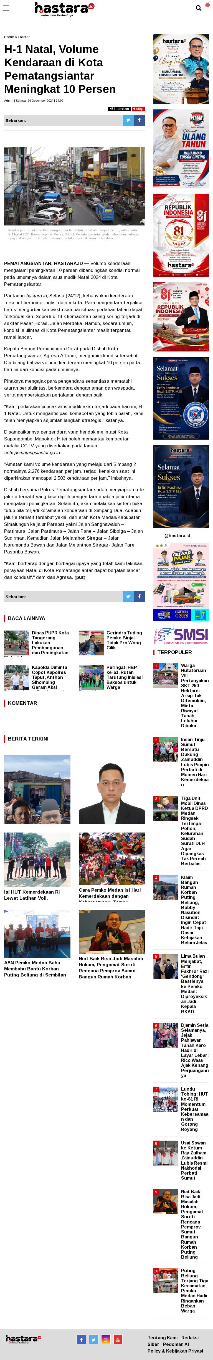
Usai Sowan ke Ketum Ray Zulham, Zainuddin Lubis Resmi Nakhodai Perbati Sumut (194, 1160)
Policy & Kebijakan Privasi (175, 1351)
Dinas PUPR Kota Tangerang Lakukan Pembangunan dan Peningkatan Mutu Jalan (36, 645)
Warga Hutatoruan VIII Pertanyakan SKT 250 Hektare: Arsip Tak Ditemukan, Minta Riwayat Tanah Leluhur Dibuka (195, 695)
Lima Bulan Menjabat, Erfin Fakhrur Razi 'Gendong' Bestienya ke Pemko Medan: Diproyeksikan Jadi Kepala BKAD (195, 984)
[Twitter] (128, 120)
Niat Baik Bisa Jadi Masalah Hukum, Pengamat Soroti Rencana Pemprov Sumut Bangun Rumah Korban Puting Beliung (111, 971)
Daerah (24, 37)
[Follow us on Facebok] (81, 1339)
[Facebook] (139, 120)
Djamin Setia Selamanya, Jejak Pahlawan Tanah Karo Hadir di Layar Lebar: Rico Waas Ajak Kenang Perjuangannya (195, 1050)
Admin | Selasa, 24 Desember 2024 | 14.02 (33, 100)
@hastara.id (177, 535)
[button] (207, 3)
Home (9, 37)
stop (139, 109)
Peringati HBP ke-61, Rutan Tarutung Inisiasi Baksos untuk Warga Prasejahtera (111, 680)
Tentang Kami (163, 1337)
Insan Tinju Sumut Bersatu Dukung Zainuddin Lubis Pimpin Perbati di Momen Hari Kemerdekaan (195, 762)
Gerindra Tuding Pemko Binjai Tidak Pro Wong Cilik (124, 640)
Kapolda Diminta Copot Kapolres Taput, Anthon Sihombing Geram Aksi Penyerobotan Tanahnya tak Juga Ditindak (35, 682)
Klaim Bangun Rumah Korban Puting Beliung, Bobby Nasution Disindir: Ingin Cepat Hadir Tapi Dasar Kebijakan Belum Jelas (194, 910)
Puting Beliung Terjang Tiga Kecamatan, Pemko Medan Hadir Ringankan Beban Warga (194, 1290)
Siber (153, 1344)
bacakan (121, 109)
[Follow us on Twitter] (93, 1339)
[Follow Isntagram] (106, 1339)
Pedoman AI (176, 1344)
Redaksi (190, 1337)
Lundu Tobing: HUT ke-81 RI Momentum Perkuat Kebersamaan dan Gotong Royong (194, 1109)
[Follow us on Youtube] (118, 1339)
